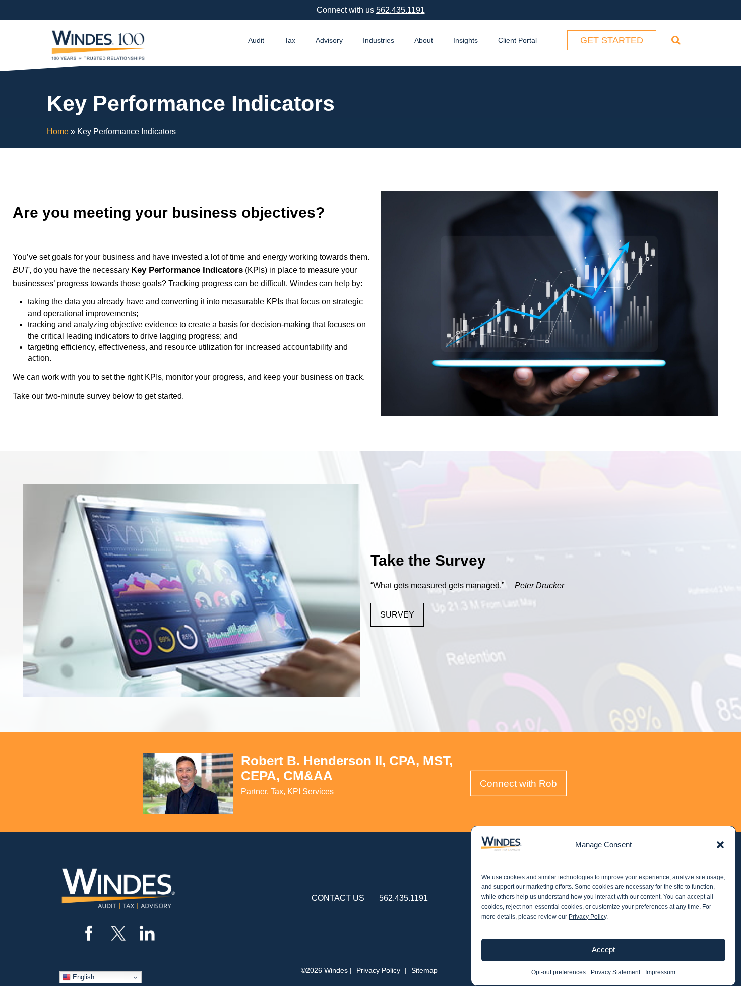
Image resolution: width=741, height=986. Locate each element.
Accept (603, 949)
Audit (256, 40)
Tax (289, 40)
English (82, 977)
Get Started (611, 40)
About (423, 40)
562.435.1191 (400, 10)
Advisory (329, 40)
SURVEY (397, 614)
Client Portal (517, 40)
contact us (338, 898)
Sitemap (424, 970)
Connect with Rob (518, 783)
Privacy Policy (587, 916)
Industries (378, 40)
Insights (465, 40)
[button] (720, 845)
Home (58, 131)
